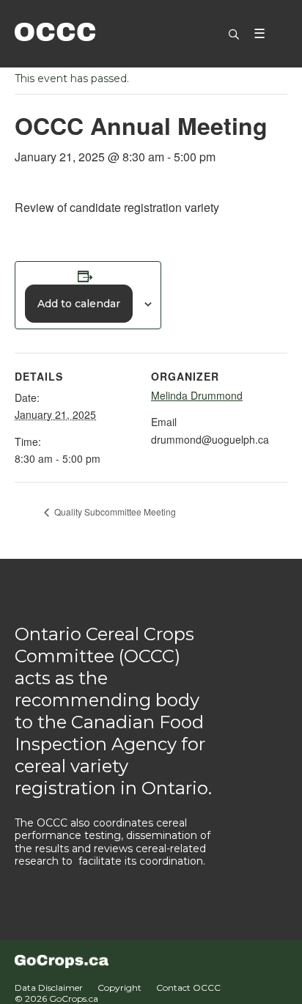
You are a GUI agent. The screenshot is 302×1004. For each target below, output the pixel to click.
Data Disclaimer (49, 987)
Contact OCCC (188, 987)
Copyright (119, 987)
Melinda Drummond (197, 395)
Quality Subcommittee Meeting (114, 511)
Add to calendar (78, 303)
